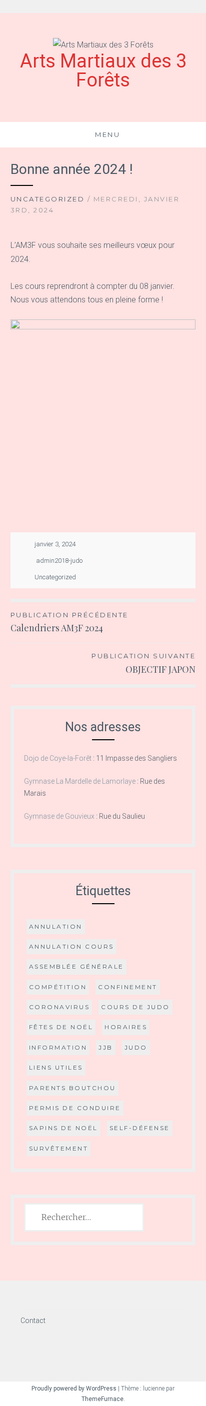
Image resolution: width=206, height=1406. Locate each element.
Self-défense (140, 1128)
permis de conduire (75, 1108)
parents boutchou (72, 1088)
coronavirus (59, 1007)
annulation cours (71, 946)
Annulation (55, 926)
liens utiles (56, 1067)
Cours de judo (135, 1007)
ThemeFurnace (103, 1399)
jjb (105, 1047)
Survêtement (58, 1148)
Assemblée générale (76, 966)
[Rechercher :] (84, 1218)
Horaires (125, 1027)
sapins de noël (63, 1128)
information (58, 1047)
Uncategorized (47, 199)
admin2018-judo (59, 560)
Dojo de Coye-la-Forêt (58, 758)
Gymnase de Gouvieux (59, 816)
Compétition (58, 987)
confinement (128, 987)
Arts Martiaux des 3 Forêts (103, 70)
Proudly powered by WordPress (74, 1388)
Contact (33, 1321)
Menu (107, 134)
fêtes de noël (61, 1027)
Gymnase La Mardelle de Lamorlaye (80, 781)
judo (136, 1047)
